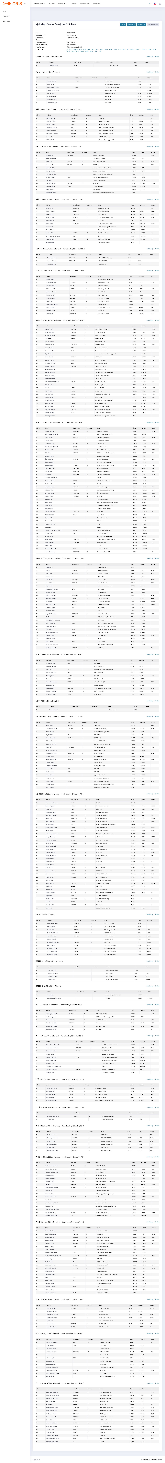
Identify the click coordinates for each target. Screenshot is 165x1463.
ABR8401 (73, 868)
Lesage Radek (50, 211)
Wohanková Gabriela (52, 1438)
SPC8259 (73, 1169)
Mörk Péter (48, 527)
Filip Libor (48, 453)
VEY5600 (75, 635)
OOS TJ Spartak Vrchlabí (106, 127)
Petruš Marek (49, 394)
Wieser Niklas (54, 65)
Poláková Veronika (51, 1197)
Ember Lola (50, 1119)
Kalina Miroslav (50, 335)
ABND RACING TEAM (101, 329)
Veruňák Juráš (51, 936)
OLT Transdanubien (101, 363)
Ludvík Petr (49, 601)
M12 (80, 49)
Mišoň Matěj (50, 295)
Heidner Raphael (51, 840)
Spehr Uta (50, 1321)
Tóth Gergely (52, 970)
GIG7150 (75, 1237)
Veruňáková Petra (52, 1150)
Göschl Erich (49, 533)
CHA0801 (76, 214)
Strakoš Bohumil (51, 648)
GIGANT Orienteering (105, 258)
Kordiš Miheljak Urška (52, 1203)
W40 (82, 51)
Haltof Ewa (49, 1404)
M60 (110, 49)
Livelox (157, 56)
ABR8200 (73, 388)
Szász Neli (50, 995)
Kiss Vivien (49, 1355)
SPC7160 (73, 1175)
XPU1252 (72, 1014)
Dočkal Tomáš (49, 360)
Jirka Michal (49, 874)
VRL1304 (73, 131)
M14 (84, 49)
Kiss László (48, 546)
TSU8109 (73, 332)
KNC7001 (73, 304)
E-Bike (69, 49)
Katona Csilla (49, 1283)
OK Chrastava (102, 214)
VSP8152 (75, 1435)
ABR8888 (76, 1352)
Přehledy (140, 25)
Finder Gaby (49, 1262)
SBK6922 (73, 314)
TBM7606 (71, 747)
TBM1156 (78, 1048)
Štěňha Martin (50, 849)
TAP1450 (71, 1026)
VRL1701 (76, 930)
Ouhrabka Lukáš (52, 924)
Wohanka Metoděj (52, 134)
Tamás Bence (51, 264)
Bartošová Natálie (51, 1023)
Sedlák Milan (50, 781)
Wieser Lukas (50, 858)
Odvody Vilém (50, 121)
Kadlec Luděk (50, 635)
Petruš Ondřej (50, 217)
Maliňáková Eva (50, 1265)
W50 (86, 51)
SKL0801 (75, 233)
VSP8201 (73, 397)
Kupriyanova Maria (53, 1116)
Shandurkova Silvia (52, 1441)
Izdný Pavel (48, 391)
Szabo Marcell (51, 96)
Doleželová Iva (49, 1237)
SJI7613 (73, 391)
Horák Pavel (49, 725)
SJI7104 (75, 444)
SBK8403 (73, 874)
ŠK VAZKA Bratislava (103, 493)
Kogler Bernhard (51, 846)
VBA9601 (73, 831)
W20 (73, 51)
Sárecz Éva (48, 1191)
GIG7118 (75, 450)
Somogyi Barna (50, 416)
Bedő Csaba (50, 279)
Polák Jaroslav (49, 345)
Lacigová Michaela (52, 1435)
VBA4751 (73, 1324)
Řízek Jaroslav (49, 543)
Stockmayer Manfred (51, 434)
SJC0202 (74, 843)
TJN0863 (71, 1100)
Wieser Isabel (51, 81)
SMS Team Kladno (103, 233)
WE (100, 51)
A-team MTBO (99, 338)
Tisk (122, 25)
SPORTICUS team (104, 124)
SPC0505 (72, 261)
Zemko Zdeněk (50, 738)
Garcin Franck (50, 611)
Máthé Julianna (51, 1060)
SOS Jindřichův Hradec (102, 409)
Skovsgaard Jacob (51, 478)
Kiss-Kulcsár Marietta (54, 998)
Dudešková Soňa (51, 1370)
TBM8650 (76, 1392)
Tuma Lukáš (49, 208)
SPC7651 (73, 1178)
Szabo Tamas (52, 976)
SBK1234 (70, 162)
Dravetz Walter (50, 663)
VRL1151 (78, 1045)
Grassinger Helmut (52, 632)
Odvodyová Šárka (52, 1138)
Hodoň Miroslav (51, 759)
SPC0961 (71, 1097)
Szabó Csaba (50, 763)
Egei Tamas (49, 354)
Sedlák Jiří (50, 930)
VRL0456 (75, 1423)
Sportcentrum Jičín (104, 208)
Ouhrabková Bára (51, 1051)
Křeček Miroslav (51, 583)
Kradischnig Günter (52, 589)
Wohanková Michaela (53, 1045)
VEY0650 (76, 1414)
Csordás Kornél (50, 379)
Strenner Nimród (51, 192)
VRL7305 (72, 289)
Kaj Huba (48, 180)
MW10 (132, 49)
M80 (119, 49)
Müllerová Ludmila (53, 942)
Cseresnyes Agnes (52, 1367)
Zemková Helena (50, 1268)
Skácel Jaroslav (51, 691)
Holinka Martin (49, 487)
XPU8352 (75, 1138)
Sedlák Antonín (51, 131)
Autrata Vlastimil (51, 595)
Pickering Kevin (51, 666)
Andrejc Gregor (50, 369)
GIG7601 (70, 728)
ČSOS (160, 1460)
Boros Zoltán (50, 685)
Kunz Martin (48, 471)
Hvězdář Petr (50, 877)
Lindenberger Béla (51, 750)
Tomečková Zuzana (51, 1172)
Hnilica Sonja (49, 1246)
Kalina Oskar (50, 124)
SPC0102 (73, 828)
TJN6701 (76, 539)
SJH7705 (73, 409)
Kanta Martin (50, 821)
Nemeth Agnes (49, 1259)
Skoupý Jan (48, 475)
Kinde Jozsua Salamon (53, 236)
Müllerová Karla (51, 1029)
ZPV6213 (74, 583)
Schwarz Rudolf (51, 673)
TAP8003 (73, 403)
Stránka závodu (153, 25)
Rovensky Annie (52, 954)
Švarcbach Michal (52, 304)
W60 (91, 51)
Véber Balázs (50, 741)
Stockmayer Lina (51, 1057)
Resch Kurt (49, 629)
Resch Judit (48, 1280)
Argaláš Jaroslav (51, 614)
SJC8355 (75, 1411)
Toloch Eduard (51, 258)
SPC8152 (73, 1187)
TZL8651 (75, 1370)
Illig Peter (48, 617)
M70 (115, 49)
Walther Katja (49, 1181)
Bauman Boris (49, 456)
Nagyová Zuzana (51, 1100)
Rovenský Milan (50, 351)
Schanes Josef (50, 608)
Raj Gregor (48, 499)
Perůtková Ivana (52, 1318)
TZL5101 (69, 676)
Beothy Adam (50, 865)
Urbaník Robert (50, 892)
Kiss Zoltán (49, 642)
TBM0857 (71, 1094)
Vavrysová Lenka (50, 1234)
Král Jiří (48, 570)
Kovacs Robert (49, 462)
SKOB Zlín (96, 183)
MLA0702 (76, 224)
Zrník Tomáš (49, 450)
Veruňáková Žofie (51, 1026)
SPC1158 (70, 1091)
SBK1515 (76, 951)
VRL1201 (69, 165)
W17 (68, 51)
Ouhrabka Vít (50, 155)
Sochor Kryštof (50, 239)
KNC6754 (76, 1256)
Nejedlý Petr (50, 676)
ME (128, 49)
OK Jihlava (98, 391)
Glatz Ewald (49, 484)
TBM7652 (73, 1166)
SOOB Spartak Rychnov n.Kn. (105, 453)
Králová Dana (51, 1308)
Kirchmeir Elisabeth (51, 1253)
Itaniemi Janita (50, 1212)
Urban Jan (49, 162)
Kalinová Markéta (51, 1169)
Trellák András (50, 168)
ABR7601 (73, 338)
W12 (150, 49)
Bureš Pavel (48, 329)
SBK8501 (72, 298)
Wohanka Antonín (51, 165)
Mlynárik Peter (49, 493)
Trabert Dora (50, 1361)
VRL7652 (75, 1438)
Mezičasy (150, 56)
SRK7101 (75, 453)
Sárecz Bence (50, 220)
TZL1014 (69, 183)
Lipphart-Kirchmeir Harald (53, 530)
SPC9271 (75, 1342)
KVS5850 (73, 1318)
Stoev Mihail (49, 889)
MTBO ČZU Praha (101, 1184)
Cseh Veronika (49, 1249)
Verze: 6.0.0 (36, 1460)
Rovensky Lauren (52, 948)
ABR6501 (76, 543)
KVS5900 (75, 604)
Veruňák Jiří (49, 403)
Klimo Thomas (49, 348)
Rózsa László (49, 341)
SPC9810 (73, 295)
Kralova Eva (50, 1324)
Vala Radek (49, 868)
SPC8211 (73, 335)
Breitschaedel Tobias (52, 834)
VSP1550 (76, 942)
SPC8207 (73, 877)
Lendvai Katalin (50, 1274)
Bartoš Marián (49, 397)
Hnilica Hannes (50, 812)
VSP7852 (75, 1432)
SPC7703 (73, 360)
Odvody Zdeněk (50, 366)
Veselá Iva (48, 1184)
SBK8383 (74, 1141)
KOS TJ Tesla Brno (100, 382)
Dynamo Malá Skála (104, 283)
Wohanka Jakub (51, 127)
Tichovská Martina (52, 1392)
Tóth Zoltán (49, 880)
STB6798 (75, 1240)
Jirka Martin (51, 945)
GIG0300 (74, 899)
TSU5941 (74, 570)
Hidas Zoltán (50, 732)
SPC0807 (76, 211)
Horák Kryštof (50, 118)
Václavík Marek (50, 183)
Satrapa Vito (50, 756)
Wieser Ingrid (50, 1358)
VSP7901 (73, 357)
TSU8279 (73, 1172)
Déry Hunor (50, 84)
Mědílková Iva (49, 1175)
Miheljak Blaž (49, 385)
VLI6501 (75, 490)
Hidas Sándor (50, 694)
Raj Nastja (48, 1200)
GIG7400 (76, 437)
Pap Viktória (49, 1206)
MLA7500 (74, 394)
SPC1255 (72, 1020)
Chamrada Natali (51, 1417)
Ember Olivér (49, 227)
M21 (97, 49)
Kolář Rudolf (49, 580)
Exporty (130, 25)
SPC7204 (76, 468)
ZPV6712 (75, 487)
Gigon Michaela (51, 1420)
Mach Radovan (50, 552)
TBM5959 (73, 1327)
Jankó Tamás (50, 577)
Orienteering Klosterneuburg (107, 629)
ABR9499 (75, 1404)
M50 (106, 49)
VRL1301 (73, 127)
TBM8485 (75, 1426)
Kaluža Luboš (49, 388)
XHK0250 (76, 1408)
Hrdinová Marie (51, 1432)
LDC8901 (72, 310)
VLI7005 (75, 465)
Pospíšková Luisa (52, 1327)
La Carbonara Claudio (52, 382)
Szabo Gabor (50, 775)
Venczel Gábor (49, 375)
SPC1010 (70, 155)
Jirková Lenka (51, 1141)
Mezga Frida (50, 1063)
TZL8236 (73, 862)
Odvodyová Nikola (52, 1014)
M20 (93, 49)
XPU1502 (73, 121)
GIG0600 (72, 258)
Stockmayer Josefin (51, 1215)
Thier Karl (49, 679)
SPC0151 (74, 1135)
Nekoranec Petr (50, 512)
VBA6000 (75, 595)
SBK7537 (72, 301)
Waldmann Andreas (52, 803)
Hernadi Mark (50, 189)
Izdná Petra (50, 1147)
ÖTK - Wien (101, 236)
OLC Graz (101, 220)
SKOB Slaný (97, 738)
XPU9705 (73, 821)
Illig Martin (49, 896)
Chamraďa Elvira (51, 1069)
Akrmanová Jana (51, 1088)
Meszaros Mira (51, 99)
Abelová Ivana (49, 1240)
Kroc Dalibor (49, 437)
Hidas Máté (50, 140)
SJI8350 (74, 1147)
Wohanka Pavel (50, 871)
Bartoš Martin (51, 939)
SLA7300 (70, 738)
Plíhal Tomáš (50, 905)
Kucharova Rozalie (52, 1398)
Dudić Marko (49, 440)
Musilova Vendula (51, 1411)
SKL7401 (75, 459)
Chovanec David (51, 852)
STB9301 (73, 806)
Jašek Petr (48, 338)
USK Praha (102, 118)
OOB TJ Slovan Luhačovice (102, 688)
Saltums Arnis (50, 292)
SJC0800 (76, 208)
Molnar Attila (50, 769)
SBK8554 (74, 1144)
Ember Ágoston (50, 372)
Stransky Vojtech (51, 815)
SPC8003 (71, 753)
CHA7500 (74, 345)
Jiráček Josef (50, 298)
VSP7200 (70, 725)
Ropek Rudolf (49, 465)
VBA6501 (76, 493)
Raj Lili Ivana (50, 1054)
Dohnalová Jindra (52, 1314)
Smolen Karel (50, 899)
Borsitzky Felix (50, 177)
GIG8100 (70, 759)
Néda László (49, 502)
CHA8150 (73, 1197)
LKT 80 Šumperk (100, 332)
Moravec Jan (50, 883)
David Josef (50, 307)
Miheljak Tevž (50, 242)
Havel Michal (50, 310)
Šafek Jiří (49, 747)
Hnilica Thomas (50, 363)
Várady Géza (50, 784)
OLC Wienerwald (102, 533)
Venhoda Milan (50, 444)
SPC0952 (71, 1088)
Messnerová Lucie (52, 1423)
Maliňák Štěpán (51, 286)
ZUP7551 (73, 1184)
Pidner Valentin (50, 623)
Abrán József (49, 508)
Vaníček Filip (50, 233)
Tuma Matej (49, 843)
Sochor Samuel (52, 951)
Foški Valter (48, 505)
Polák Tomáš (50, 214)
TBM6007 (75, 598)
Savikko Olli (49, 567)
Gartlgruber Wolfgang (53, 620)
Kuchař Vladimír (51, 682)
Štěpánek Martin (51, 855)
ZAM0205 (74, 883)
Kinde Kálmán (49, 515)
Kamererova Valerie (52, 1395)
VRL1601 (73, 134)
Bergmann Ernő (50, 778)
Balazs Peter (49, 406)
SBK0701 (75, 239)
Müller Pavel (49, 357)
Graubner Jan (50, 862)
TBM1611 (76, 927)
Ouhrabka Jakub (51, 753)
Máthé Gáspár (50, 230)
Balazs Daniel (49, 413)
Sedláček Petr (49, 332)
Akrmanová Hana (51, 1020)
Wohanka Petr (50, 289)
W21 (77, 51)
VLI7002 (73, 892)
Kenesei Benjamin (51, 766)
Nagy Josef (48, 539)
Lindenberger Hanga (53, 90)
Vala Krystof (51, 93)
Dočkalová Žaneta (53, 933)
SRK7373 (75, 1243)
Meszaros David (53, 973)
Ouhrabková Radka (51, 1187)
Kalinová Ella (50, 1097)
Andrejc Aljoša (50, 171)
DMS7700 (73, 283)
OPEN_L (138, 49)
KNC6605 (76, 552)
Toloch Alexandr (50, 431)
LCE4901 (70, 688)
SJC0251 (75, 1398)
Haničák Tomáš (51, 283)
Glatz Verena (50, 1345)
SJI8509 (73, 905)
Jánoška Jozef (50, 604)
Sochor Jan (50, 314)
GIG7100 (76, 471)
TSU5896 (73, 1308)
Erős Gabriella (50, 1364)
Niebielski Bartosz (51, 828)
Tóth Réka (49, 908)
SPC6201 (75, 574)
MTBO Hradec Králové (106, 1408)
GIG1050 (78, 1069)
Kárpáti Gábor (49, 400)
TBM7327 (73, 855)
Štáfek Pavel (49, 459)
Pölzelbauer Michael (51, 447)
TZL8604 (73, 809)
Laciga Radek (50, 837)
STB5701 (74, 601)
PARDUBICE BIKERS (104, 121)
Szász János (49, 536)
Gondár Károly (50, 592)
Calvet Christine (50, 1293)
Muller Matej (49, 831)
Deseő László (53, 710)
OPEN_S (144, 49)
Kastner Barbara (50, 1231)
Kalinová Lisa (50, 1091)
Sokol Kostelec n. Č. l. (104, 304)
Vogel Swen (49, 586)
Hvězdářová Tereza (52, 1342)
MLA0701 (75, 217)
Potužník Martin (50, 409)
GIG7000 (76, 431)
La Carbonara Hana (51, 1166)
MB (124, 49)
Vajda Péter (49, 735)
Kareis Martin (49, 490)
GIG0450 (76, 1417)
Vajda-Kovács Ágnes (53, 1373)
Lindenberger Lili (51, 1017)
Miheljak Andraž (51, 159)
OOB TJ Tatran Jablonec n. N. (106, 539)
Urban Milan (50, 137)
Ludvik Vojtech (50, 806)
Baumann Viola (51, 1349)
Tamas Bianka (50, 1401)
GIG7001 (76, 475)
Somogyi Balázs (51, 174)
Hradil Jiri (49, 809)
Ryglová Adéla (50, 1094)
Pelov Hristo (49, 886)
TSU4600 (70, 691)
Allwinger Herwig (51, 744)
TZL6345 (75, 648)
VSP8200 (73, 837)
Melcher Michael (51, 626)
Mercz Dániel (50, 787)
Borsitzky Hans (49, 481)
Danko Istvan (50, 772)
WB (96, 51)
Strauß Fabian (50, 186)
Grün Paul (49, 669)
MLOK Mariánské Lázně (105, 217)
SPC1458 (76, 933)
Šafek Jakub (51, 927)
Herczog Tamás (50, 524)
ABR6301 (75, 580)
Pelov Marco (49, 902)
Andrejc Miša (50, 1073)
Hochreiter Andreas (52, 645)
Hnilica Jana (50, 1429)
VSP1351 (71, 1029)
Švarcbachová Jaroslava (53, 1256)
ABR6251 (73, 1314)
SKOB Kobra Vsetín (103, 286)
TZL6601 (76, 496)
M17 (89, 49)
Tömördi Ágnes (50, 1271)
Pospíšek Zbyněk (51, 598)
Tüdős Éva (51, 979)
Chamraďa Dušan (51, 728)
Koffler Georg (50, 824)
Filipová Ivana (49, 1243)
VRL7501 (73, 871)
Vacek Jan (49, 818)
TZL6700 (76, 512)
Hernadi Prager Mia (53, 103)
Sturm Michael (49, 521)
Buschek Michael (50, 549)
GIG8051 (73, 1212)
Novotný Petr (49, 496)
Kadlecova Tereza (52, 1414)
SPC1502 (73, 124)
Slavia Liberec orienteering (105, 465)
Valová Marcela (51, 1352)
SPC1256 (78, 1051)
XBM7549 (73, 329)
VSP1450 (72, 1023)
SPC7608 (74, 849)
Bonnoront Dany (51, 1311)
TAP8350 (74, 1150)
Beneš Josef (49, 224)
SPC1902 (76, 924)
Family (75, 49)
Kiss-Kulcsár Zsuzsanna (54, 1066)
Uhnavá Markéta (51, 1426)
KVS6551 (75, 1265)
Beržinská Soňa (52, 1144)
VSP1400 (73, 118)
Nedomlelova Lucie (52, 1408)
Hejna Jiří (49, 574)
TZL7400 (75, 1234)
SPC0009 (74, 818)
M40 (101, 49)
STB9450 (75, 1395)
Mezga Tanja (49, 1290)
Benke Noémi (49, 1194)
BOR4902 (70, 682)
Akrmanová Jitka (50, 1178)
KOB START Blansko (104, 137)
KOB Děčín (101, 310)
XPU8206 (74, 366)
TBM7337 (73, 382)
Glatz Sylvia (48, 1277)
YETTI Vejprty (102, 635)
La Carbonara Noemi (52, 1048)
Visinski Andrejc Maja (52, 1209)
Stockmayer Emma (53, 87)
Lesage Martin (49, 468)
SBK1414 (73, 137)
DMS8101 (72, 307)
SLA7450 (75, 1268)
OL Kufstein (99, 846)
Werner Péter (49, 518)
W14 (154, 49)
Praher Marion (50, 1376)
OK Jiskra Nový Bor (100, 682)
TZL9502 (73, 852)
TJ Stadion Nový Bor (104, 601)
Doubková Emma (52, 1135)
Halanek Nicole (50, 1286)
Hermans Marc (50, 638)
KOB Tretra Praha (100, 403)
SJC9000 (74, 815)
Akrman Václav (52, 261)
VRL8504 (70, 781)
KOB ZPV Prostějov (102, 487)
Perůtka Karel (50, 688)
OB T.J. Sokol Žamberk (102, 883)
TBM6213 (75, 614)
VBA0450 (75, 1116)
